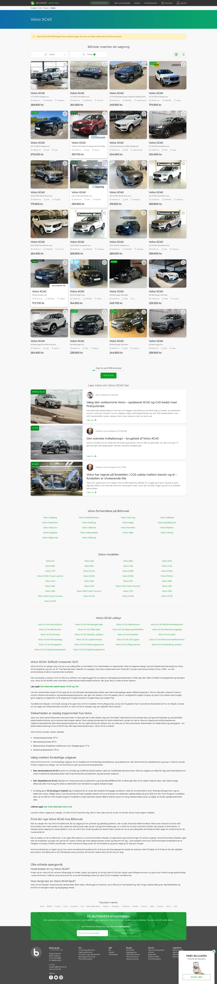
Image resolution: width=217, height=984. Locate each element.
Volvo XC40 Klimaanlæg (50, 639)
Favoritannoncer (133, 954)
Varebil (111, 952)
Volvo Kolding (89, 522)
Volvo (46, 8)
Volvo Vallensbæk (89, 532)
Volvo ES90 (128, 571)
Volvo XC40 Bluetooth (50, 629)
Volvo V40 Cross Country (128, 586)
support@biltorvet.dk (57, 967)
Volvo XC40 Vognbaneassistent (50, 649)
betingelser (124, 926)
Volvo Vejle (128, 532)
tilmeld (124, 933)
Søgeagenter (131, 952)
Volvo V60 (50, 591)
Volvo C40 (167, 566)
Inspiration (177, 948)
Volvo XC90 (50, 601)
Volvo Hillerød (167, 517)
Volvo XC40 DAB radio (89, 629)
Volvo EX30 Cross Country (50, 576)
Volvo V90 (167, 591)
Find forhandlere (85, 959)
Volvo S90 (50, 586)
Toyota (160, 906)
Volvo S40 (50, 581)
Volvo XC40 (89, 596)
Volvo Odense (89, 527)
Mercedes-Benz (93, 906)
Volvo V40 (89, 586)
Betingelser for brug (86, 957)
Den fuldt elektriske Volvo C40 (58, 807)
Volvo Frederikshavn (89, 517)
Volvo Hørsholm (50, 522)
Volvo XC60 (128, 596)
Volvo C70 (50, 571)
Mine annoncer (132, 957)
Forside (34, 8)
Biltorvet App (178, 950)
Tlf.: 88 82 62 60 (55, 960)
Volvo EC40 (89, 571)
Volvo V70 (128, 591)
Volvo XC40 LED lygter (128, 639)
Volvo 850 (128, 561)
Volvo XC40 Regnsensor (128, 644)
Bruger (129, 948)
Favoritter (169, 3)
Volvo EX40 (89, 576)
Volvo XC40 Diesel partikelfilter (128, 629)
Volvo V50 (167, 586)
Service (151, 948)
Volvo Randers (128, 527)
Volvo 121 (50, 561)
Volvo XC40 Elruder (50, 634)
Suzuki (144, 906)
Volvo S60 (89, 581)
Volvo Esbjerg (50, 517)
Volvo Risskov (167, 527)
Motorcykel (113, 954)
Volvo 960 (50, 566)
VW (175, 906)
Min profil (130, 950)
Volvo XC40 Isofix (167, 634)
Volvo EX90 (128, 576)
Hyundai (74, 906)
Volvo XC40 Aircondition (50, 624)
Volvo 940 (167, 561)
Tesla (152, 906)
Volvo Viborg (167, 532)
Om (80, 948)
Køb (110, 948)
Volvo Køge (128, 522)
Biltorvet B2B (153, 957)
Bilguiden (152, 954)
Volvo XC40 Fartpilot (128, 634)
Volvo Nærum (50, 527)
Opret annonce (99, 3)
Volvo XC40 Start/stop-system (167, 644)
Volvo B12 (89, 566)
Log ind (183, 3)
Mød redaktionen (85, 952)
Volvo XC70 (167, 596)
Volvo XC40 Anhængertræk (89, 624)
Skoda (135, 906)
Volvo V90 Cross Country (50, 596)
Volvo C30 (128, 566)
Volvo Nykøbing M (167, 522)
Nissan (106, 906)
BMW (49, 906)
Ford (65, 906)
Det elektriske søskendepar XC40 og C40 (59, 686)
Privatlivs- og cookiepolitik (89, 954)
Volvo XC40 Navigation (50, 644)
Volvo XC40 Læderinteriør (89, 639)
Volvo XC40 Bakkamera (128, 624)
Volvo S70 (128, 581)
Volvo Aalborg (89, 537)
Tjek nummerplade (122, 3)
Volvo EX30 (167, 571)
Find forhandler (150, 3)
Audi (42, 906)
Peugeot (115, 906)
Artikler (137, 3)
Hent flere (108, 375)
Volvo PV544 (167, 576)
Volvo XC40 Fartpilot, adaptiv (89, 634)
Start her (196, 977)
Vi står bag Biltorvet (86, 950)
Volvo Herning (128, 517)
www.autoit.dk (55, 969)
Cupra (57, 906)
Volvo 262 (89, 561)
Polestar (126, 906)
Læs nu (90, 420)
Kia (82, 906)
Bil (40, 8)
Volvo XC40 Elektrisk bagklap (167, 629)
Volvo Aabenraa (50, 537)
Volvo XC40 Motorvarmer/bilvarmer (167, 639)
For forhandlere (154, 959)
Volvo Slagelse (50, 532)
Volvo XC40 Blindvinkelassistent (167, 624)
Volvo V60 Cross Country (89, 591)
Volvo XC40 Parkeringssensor (89, 644)
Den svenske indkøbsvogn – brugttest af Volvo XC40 (123, 438)
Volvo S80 (167, 581)
